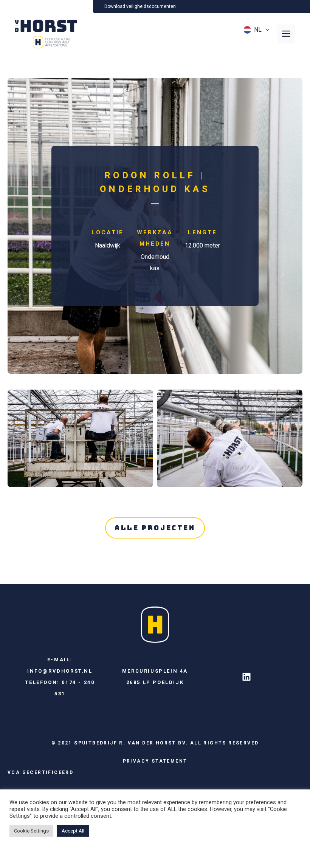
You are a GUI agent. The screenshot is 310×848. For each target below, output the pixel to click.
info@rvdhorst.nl (60, 671)
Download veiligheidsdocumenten (140, 6)
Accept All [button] (73, 831)
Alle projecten (155, 527)
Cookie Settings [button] (31, 831)
